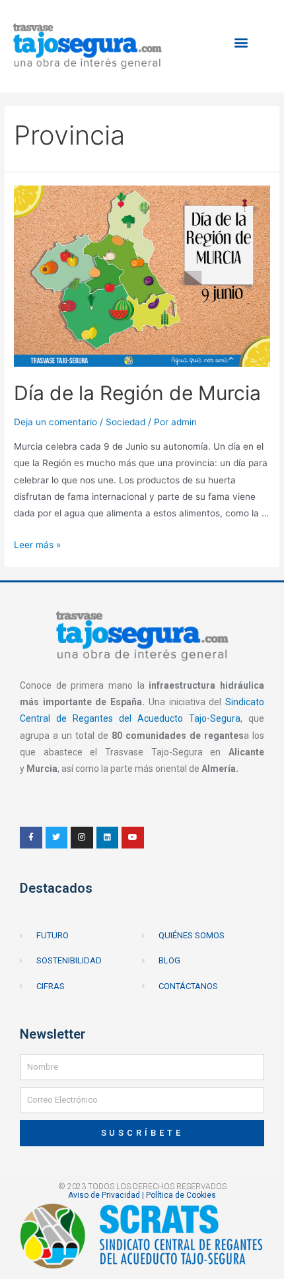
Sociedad (125, 422)
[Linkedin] (107, 838)
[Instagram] (82, 838)
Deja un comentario (55, 422)
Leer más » (37, 544)
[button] (241, 42)
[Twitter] (57, 838)
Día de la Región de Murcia (137, 393)
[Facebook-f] (31, 838)
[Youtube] (133, 838)
